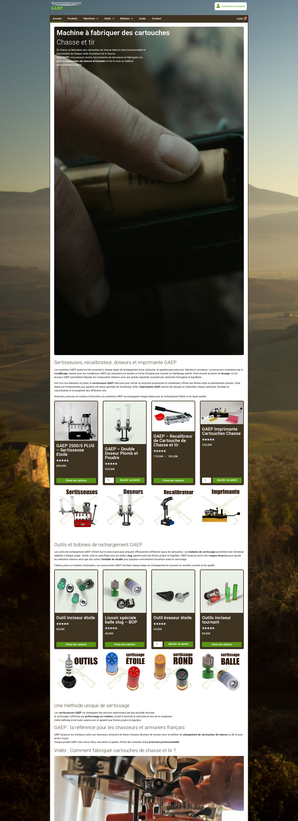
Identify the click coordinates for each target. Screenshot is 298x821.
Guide (142, 18)
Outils (107, 18)
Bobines (125, 18)
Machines (89, 18)
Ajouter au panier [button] (130, 480)
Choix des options (76, 480)
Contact (156, 18)
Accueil (57, 18)
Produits (72, 18)
